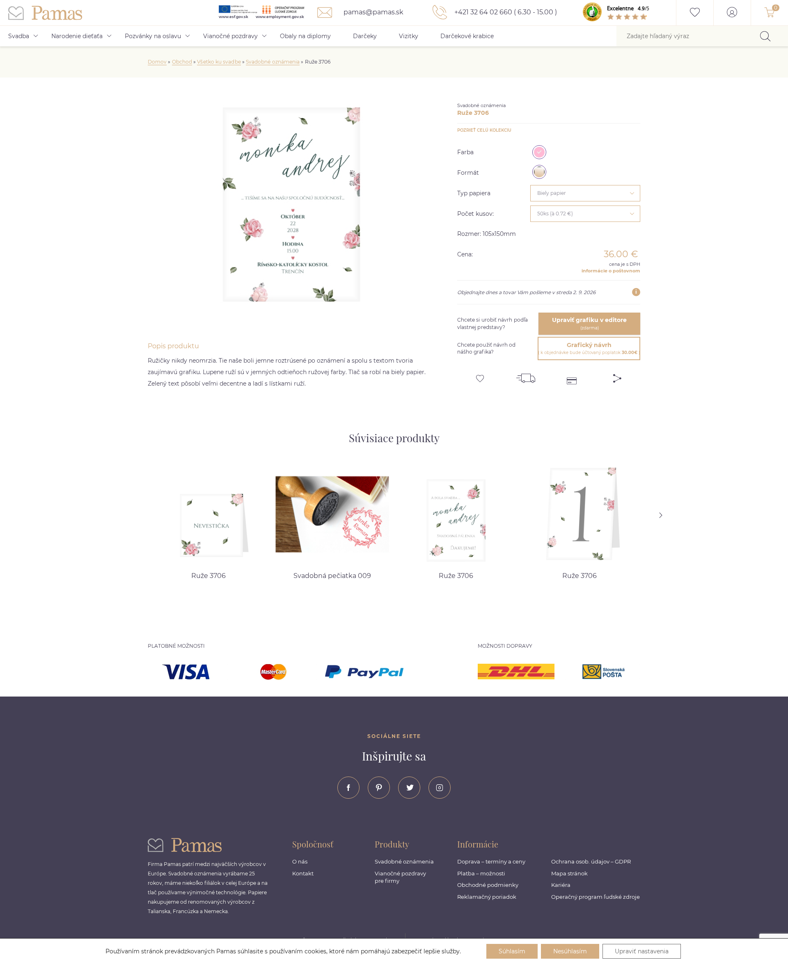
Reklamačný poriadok (486, 896)
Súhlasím (512, 951)
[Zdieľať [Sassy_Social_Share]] (617, 375)
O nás (299, 861)
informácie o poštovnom (611, 271)
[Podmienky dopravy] (526, 375)
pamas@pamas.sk (372, 12)
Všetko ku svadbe (219, 62)
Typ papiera (473, 193)
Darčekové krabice (467, 36)
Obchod (182, 62)
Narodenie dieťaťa (77, 36)
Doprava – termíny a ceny (491, 861)
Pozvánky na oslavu (153, 36)
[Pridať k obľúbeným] (480, 375)
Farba (465, 152)
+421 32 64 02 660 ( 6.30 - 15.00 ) (505, 12)
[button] (671, 515)
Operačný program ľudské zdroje (595, 896)
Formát (468, 172)
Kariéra (560, 885)
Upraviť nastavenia (642, 951)
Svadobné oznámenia (273, 62)
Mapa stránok (569, 873)
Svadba (18, 36)
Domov (157, 62)
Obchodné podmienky (487, 885)
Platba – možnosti (481, 873)
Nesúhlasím (570, 951)
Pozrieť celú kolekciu (484, 130)
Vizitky (408, 36)
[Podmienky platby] (572, 375)
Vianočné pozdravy (230, 36)
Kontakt (303, 873)
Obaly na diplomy (305, 36)
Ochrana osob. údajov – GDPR (591, 861)
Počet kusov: (475, 213)
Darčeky (365, 36)
